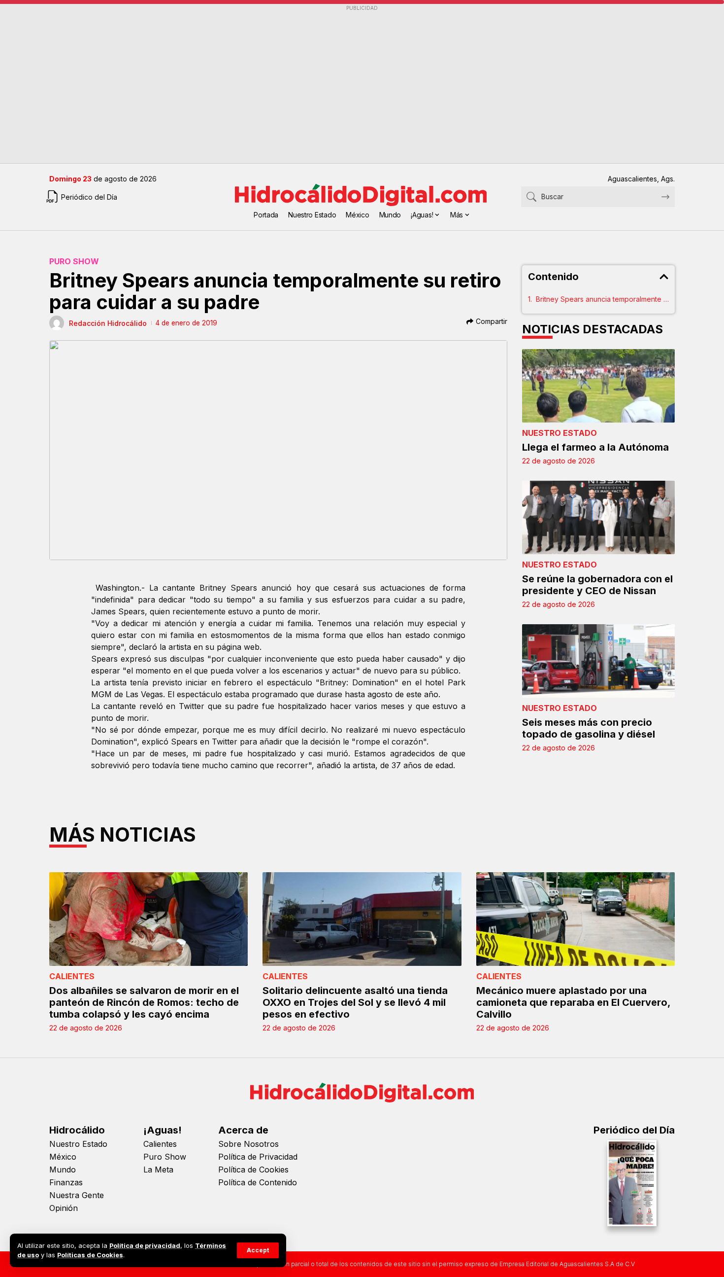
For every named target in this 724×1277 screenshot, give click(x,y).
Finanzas (66, 1182)
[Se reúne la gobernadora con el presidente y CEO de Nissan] (598, 517)
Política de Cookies (253, 1169)
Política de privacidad (144, 1245)
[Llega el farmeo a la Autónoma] (598, 386)
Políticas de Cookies (90, 1255)
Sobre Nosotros (248, 1144)
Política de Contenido (257, 1182)
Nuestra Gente (76, 1195)
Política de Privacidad (257, 1157)
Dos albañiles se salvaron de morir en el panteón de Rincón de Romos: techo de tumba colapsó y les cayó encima (144, 1002)
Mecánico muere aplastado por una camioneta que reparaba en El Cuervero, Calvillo (573, 1002)
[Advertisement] (344, 84)
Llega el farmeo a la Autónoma (595, 447)
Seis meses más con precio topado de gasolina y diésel (588, 728)
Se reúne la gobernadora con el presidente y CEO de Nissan (597, 585)
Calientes (72, 976)
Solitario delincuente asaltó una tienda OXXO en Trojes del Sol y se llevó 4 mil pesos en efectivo (355, 1002)
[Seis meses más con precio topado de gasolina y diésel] (598, 661)
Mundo (62, 1169)
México (62, 1157)
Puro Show (74, 261)
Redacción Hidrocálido (108, 323)
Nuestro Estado (559, 433)
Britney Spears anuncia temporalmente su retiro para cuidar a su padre (602, 299)
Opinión (63, 1208)
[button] (258, 1250)
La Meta (158, 1169)
